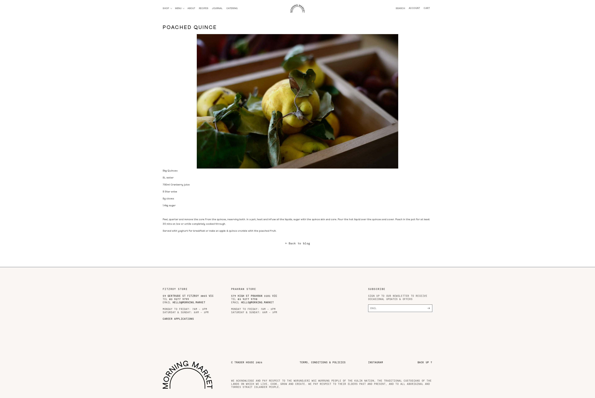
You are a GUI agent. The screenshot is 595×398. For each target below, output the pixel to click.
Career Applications (178, 318)
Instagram (375, 362)
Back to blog (299, 243)
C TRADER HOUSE (246, 362)
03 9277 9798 (247, 299)
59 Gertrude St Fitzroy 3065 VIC (188, 295)
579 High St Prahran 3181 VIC (254, 295)
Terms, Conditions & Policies (323, 362)
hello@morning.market (189, 302)
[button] (167, 8)
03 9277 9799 (179, 299)
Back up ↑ (425, 362)
